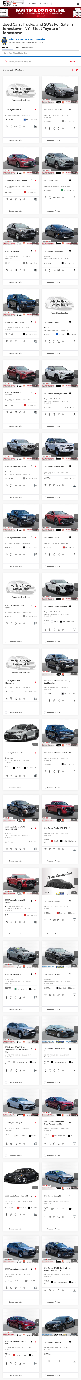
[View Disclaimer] (24, 126)
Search (72, 61)
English (11, 1)
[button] (32, 110)
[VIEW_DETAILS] (21, 90)
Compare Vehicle (15, 140)
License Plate (28, 48)
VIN (17, 48)
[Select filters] (72, 69)
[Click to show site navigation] (77, 3)
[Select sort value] (76, 70)
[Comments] (35, 126)
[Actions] (35, 109)
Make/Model (7, 48)
